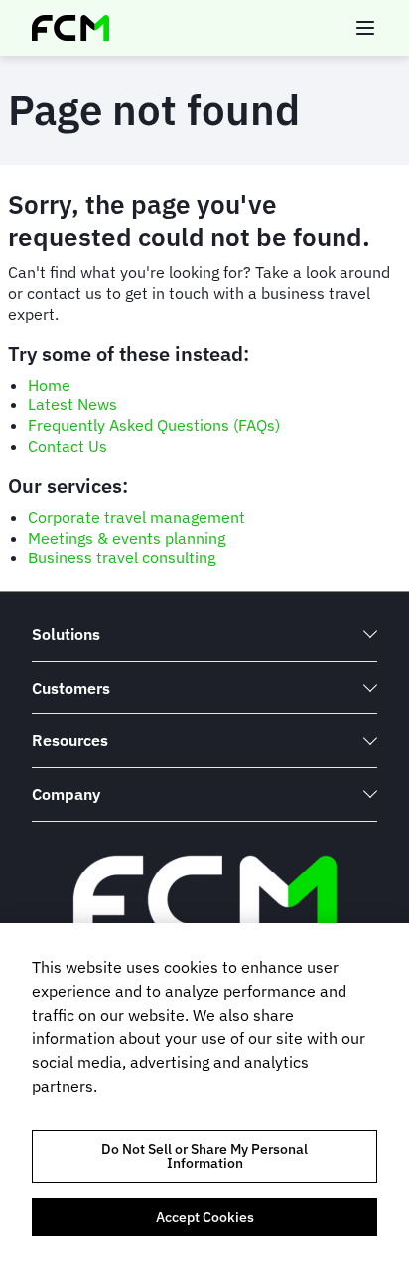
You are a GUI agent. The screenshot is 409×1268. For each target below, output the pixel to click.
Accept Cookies (205, 1217)
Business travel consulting (121, 557)
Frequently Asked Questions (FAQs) (154, 425)
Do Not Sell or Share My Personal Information (204, 1156)
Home (49, 385)
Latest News (72, 404)
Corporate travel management (136, 517)
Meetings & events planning (126, 538)
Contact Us (67, 446)
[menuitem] (204, 634)
